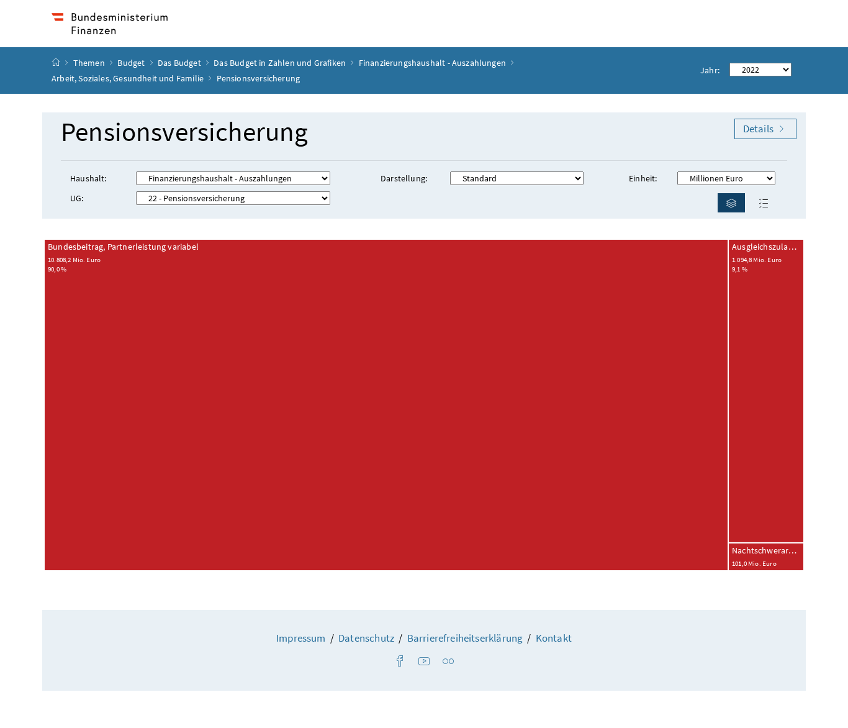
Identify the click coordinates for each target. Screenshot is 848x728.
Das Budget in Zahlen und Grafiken (280, 62)
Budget (132, 62)
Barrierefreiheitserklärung (465, 638)
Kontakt (554, 638)
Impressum (301, 638)
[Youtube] (424, 662)
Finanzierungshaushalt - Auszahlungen (432, 62)
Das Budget (180, 62)
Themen (90, 62)
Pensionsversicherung (185, 132)
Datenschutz (366, 638)
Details (759, 128)
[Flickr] (448, 662)
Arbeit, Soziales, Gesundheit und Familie (128, 78)
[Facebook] (400, 662)
